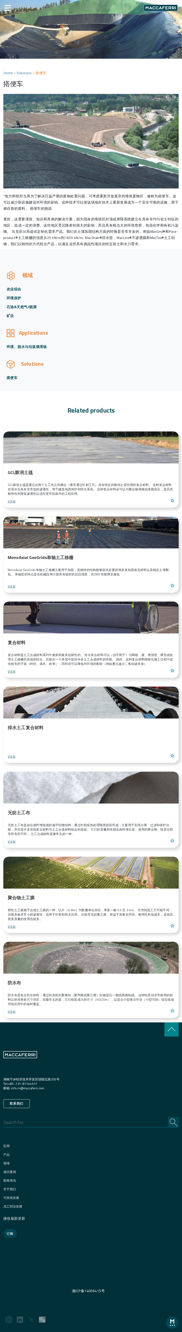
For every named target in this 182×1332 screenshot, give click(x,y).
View (12, 501)
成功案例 (9, 1171)
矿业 (10, 315)
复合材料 (17, 642)
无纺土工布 (19, 812)
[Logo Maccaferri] (20, 1063)
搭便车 (12, 377)
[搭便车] (91, 447)
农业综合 (14, 289)
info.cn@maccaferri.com (27, 1088)
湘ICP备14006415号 (88, 1290)
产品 (6, 1154)
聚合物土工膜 (21, 897)
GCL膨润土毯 (20, 472)
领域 (6, 1163)
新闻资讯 (9, 1180)
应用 (6, 1146)
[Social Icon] (9, 1319)
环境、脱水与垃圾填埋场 (27, 346)
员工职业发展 (12, 1206)
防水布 (14, 982)
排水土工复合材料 (26, 727)
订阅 (10, 1233)
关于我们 (9, 1189)
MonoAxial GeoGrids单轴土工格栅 (41, 557)
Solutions (24, 73)
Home (8, 73)
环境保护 (14, 298)
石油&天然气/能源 (22, 306)
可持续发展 (11, 1197)
